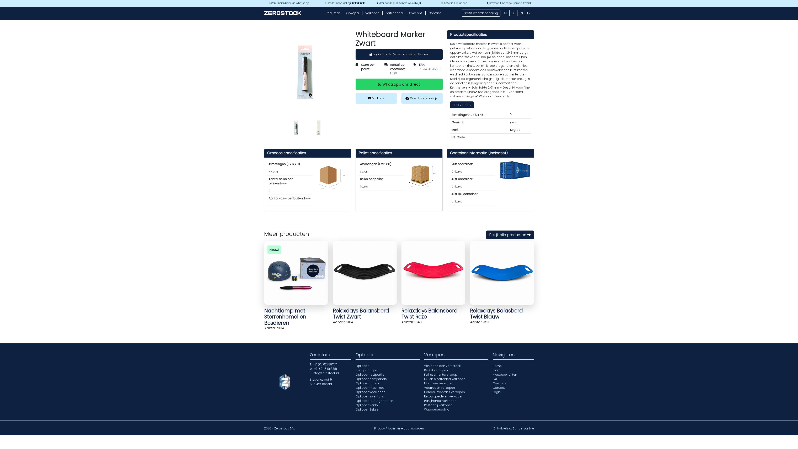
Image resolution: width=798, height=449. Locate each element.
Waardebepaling (436, 409)
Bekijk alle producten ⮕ (510, 234)
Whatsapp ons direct (400, 84)
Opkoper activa (367, 383)
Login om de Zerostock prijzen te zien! (400, 54)
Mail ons (377, 98)
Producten (332, 13)
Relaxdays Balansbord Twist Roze (429, 313)
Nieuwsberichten (505, 375)
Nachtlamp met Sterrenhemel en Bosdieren (285, 317)
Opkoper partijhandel (371, 379)
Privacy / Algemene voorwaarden (399, 428)
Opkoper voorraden (370, 392)
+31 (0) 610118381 (325, 369)
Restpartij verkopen (438, 405)
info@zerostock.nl (326, 373)
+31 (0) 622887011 (325, 364)
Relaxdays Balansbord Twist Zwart (361, 313)
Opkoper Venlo (367, 405)
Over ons (415, 13)
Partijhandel (394, 13)
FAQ (496, 379)
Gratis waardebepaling (480, 13)
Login (497, 392)
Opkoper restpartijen (371, 375)
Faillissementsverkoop (440, 375)
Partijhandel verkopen (440, 401)
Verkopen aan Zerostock (442, 366)
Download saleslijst (423, 98)
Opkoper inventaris (370, 396)
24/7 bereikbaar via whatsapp (290, 3)
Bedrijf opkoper (367, 370)
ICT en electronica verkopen (445, 379)
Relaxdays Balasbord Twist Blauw (496, 313)
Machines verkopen (438, 383)
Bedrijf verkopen (436, 370)
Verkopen (372, 13)
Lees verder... (461, 105)
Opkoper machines (370, 388)
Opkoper (352, 13)
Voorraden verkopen (439, 388)
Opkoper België (367, 409)
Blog (496, 370)
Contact (435, 13)
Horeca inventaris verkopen (444, 392)
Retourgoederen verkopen (443, 396)
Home (497, 366)
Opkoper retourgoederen (374, 401)
